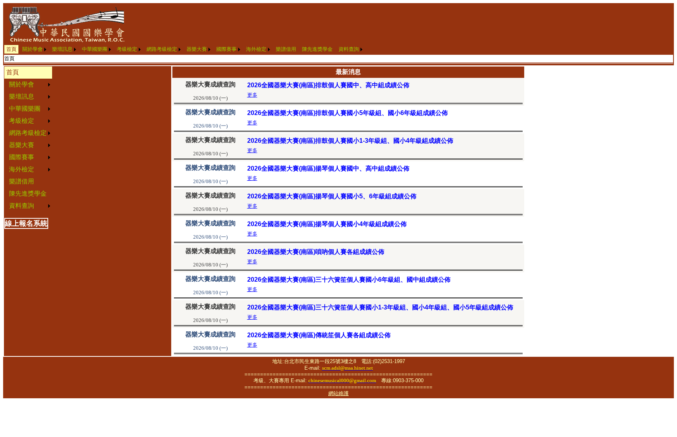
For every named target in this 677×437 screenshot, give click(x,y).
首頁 (11, 49)
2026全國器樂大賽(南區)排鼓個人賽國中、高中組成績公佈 (328, 85)
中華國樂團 (94, 49)
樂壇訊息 (62, 49)
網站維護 (338, 393)
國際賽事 (226, 49)
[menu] (28, 139)
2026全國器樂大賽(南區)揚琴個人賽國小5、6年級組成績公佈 (331, 196)
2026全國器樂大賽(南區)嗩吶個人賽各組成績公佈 (315, 251)
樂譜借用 (286, 49)
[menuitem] (11, 49)
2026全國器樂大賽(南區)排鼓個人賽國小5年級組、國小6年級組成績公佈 (347, 113)
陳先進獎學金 (317, 49)
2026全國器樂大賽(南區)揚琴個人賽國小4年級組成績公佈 (327, 224)
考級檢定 (127, 49)
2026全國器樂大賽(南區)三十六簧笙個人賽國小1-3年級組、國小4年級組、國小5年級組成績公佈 (380, 307)
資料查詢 (348, 49)
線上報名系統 (26, 223)
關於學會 (32, 49)
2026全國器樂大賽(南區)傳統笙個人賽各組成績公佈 (319, 335)
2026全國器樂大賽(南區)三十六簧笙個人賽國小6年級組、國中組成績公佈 (349, 279)
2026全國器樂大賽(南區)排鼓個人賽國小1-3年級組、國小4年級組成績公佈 (350, 140)
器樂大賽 (196, 49)
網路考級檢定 (162, 49)
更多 (252, 95)
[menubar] (184, 49)
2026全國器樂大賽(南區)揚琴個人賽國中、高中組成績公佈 (328, 168)
